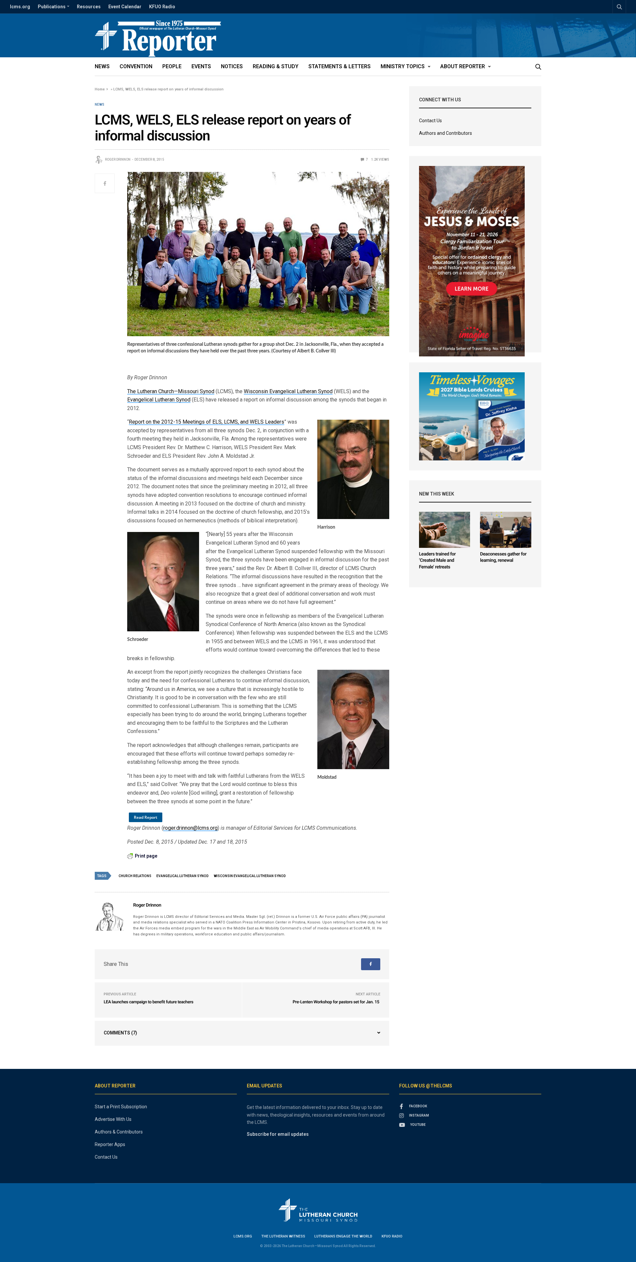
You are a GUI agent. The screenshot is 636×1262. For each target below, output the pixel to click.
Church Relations (135, 876)
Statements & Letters (339, 66)
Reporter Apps (110, 1144)
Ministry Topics (403, 66)
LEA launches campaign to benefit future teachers (148, 1002)
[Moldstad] (353, 719)
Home (100, 89)
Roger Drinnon (118, 159)
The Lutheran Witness (283, 1236)
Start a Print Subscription (121, 1106)
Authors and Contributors (445, 133)
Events (201, 66)
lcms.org (20, 6)
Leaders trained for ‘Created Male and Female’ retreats (437, 561)
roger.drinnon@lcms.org (190, 828)
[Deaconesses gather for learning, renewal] (505, 530)
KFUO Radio (162, 6)
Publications (52, 6)
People (172, 66)
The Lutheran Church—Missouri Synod (170, 391)
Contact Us (430, 120)
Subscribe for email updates (278, 1134)
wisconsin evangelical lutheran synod (250, 876)
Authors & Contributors (119, 1131)
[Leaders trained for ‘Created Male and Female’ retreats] (444, 530)
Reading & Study (275, 66)
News (102, 66)
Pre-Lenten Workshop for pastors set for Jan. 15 (336, 1002)
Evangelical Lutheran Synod (158, 399)
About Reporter (462, 66)
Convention (136, 66)
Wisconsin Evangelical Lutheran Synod (288, 391)
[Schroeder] (163, 581)
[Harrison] (353, 469)
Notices (232, 66)
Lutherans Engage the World (343, 1236)
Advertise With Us (113, 1119)
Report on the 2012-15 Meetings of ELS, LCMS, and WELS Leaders (206, 422)
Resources (89, 6)
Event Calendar (124, 6)
